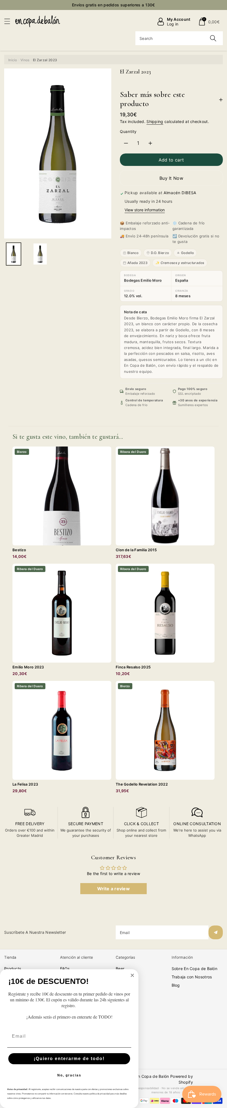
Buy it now (171, 178)
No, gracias (69, 1075)
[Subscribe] (215, 932)
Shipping (154, 121)
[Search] (213, 38)
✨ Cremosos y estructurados (179, 263)
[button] (9, 21)
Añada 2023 (137, 263)
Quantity (128, 131)
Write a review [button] (113, 888)
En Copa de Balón (152, 1076)
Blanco (133, 253)
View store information (145, 209)
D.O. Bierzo (160, 253)
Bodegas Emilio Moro (143, 280)
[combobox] (179, 38)
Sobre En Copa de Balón (195, 968)
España (181, 280)
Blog (176, 985)
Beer (120, 968)
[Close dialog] (132, 975)
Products (12, 968)
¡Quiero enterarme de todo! (69, 1058)
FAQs (65, 968)
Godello (187, 253)
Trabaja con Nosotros (192, 976)
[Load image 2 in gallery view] (40, 254)
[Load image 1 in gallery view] (13, 254)
